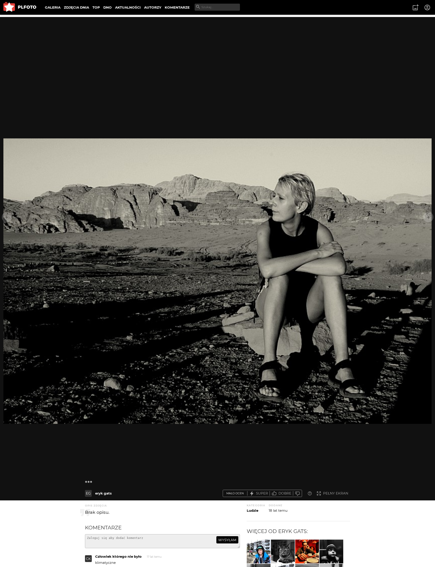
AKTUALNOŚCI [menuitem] (128, 7)
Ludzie (252, 510)
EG (88, 493)
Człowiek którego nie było (118, 556)
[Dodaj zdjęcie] (415, 7)
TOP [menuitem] (96, 7)
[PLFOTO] (20, 7)
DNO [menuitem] (107, 7)
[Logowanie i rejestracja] (427, 7)
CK (88, 559)
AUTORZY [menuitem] (152, 7)
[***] (259, 551)
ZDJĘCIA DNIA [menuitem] (76, 7)
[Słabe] (297, 493)
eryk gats (103, 493)
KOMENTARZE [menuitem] (177, 7)
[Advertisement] (217, 48)
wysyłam (227, 540)
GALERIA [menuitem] (52, 7)
